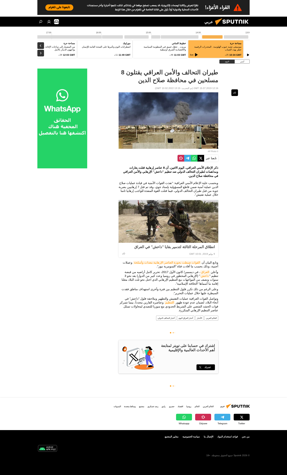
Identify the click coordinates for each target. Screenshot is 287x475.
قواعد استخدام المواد (227, 436)
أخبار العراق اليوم (186, 318)
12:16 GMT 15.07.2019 (206, 88)
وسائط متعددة (130, 406)
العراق (205, 272)
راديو (164, 406)
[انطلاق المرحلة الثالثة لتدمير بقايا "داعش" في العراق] (168, 221)
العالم (197, 406)
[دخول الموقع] (49, 21)
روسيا (188, 406)
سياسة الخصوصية (191, 436)
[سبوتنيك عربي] (233, 25)
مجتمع (141, 406)
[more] (123, 253)
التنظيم (169, 302)
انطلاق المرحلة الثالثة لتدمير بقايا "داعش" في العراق (174, 247)
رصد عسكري (152, 406)
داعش (205, 276)
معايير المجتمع (172, 436)
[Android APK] (47, 449)
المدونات (117, 406)
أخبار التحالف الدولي (166, 318)
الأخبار (199, 318)
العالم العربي (211, 318)
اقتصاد (180, 406)
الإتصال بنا (208, 436)
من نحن (246, 436)
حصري (171, 406)
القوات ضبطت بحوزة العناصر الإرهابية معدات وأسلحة (167, 262)
